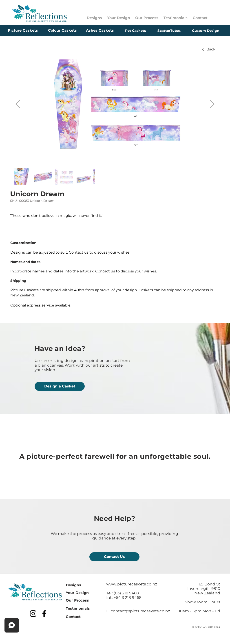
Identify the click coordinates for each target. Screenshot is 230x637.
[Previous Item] (17, 104)
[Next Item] (212, 104)
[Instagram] (33, 613)
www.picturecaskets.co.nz (131, 584)
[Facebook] (44, 613)
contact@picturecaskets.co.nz (140, 611)
